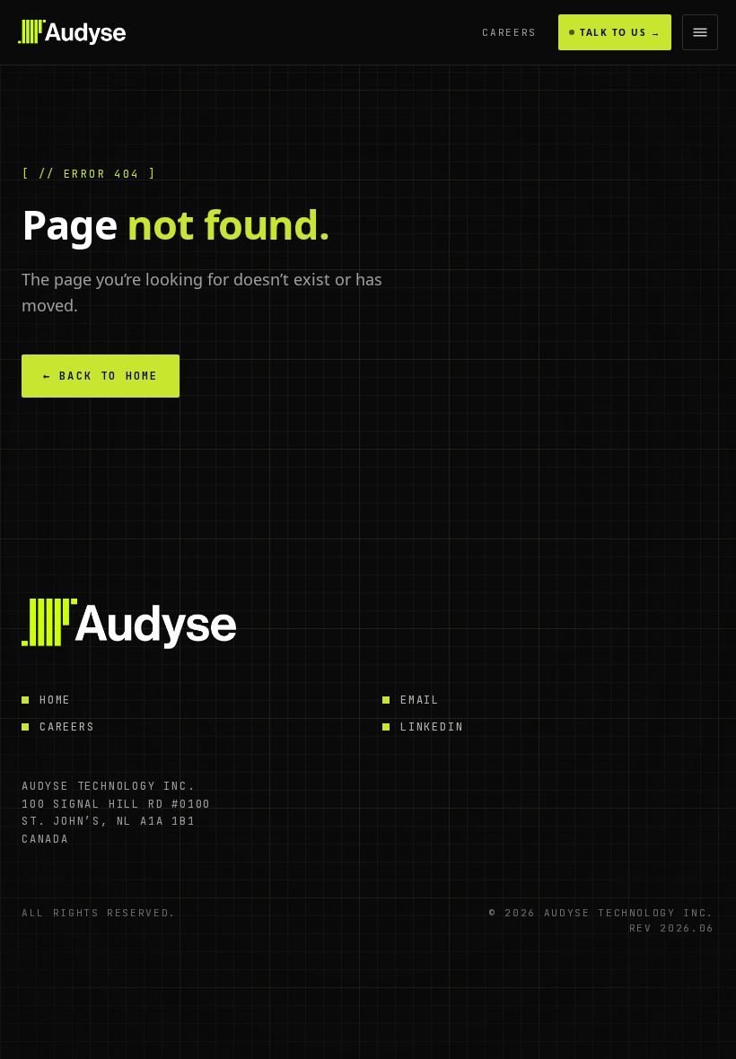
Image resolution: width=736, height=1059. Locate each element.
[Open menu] (700, 32)
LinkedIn (431, 727)
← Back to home (100, 376)
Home (55, 700)
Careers (509, 32)
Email (420, 700)
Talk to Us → (620, 32)
